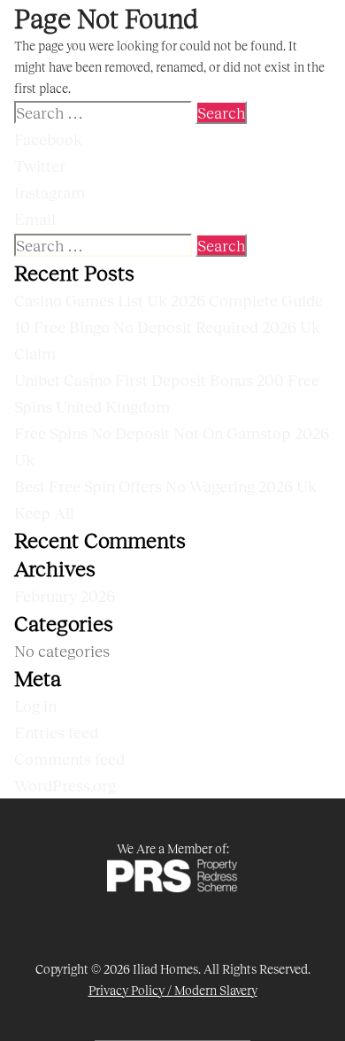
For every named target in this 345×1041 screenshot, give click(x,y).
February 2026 (64, 595)
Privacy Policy (126, 990)
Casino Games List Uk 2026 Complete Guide (168, 300)
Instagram (49, 192)
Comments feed (69, 758)
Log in (35, 705)
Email (35, 218)
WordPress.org (65, 785)
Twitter (39, 165)
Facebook (48, 139)
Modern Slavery (215, 990)
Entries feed (56, 732)
